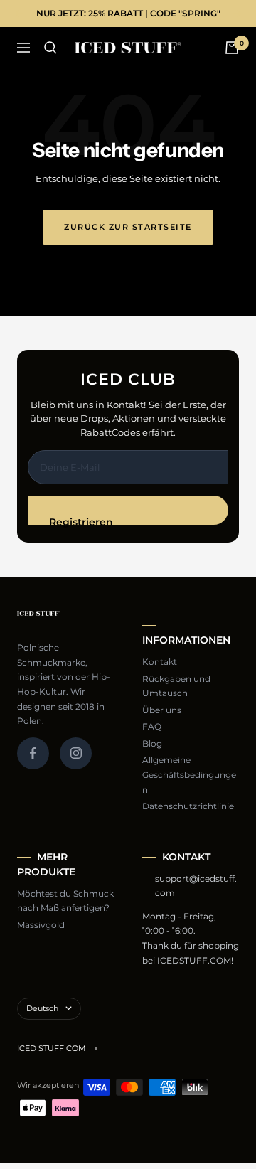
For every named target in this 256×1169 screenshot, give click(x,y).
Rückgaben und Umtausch (176, 686)
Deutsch (42, 1008)
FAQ (151, 726)
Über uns (161, 710)
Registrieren (81, 520)
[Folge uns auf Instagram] (76, 753)
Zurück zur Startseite (128, 227)
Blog (152, 743)
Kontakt (159, 661)
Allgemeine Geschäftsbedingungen (189, 774)
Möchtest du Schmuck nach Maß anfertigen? (65, 901)
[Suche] (50, 47)
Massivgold (41, 924)
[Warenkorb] (232, 47)
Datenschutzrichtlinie (188, 806)
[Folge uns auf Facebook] (33, 753)
